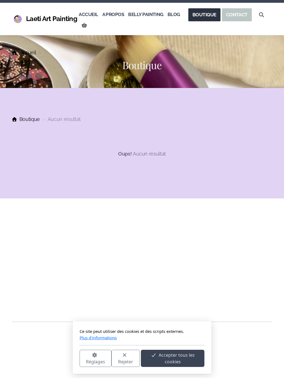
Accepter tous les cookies (177, 358)
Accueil (27, 52)
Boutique (29, 119)
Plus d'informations (98, 337)
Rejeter (125, 362)
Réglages (95, 362)
